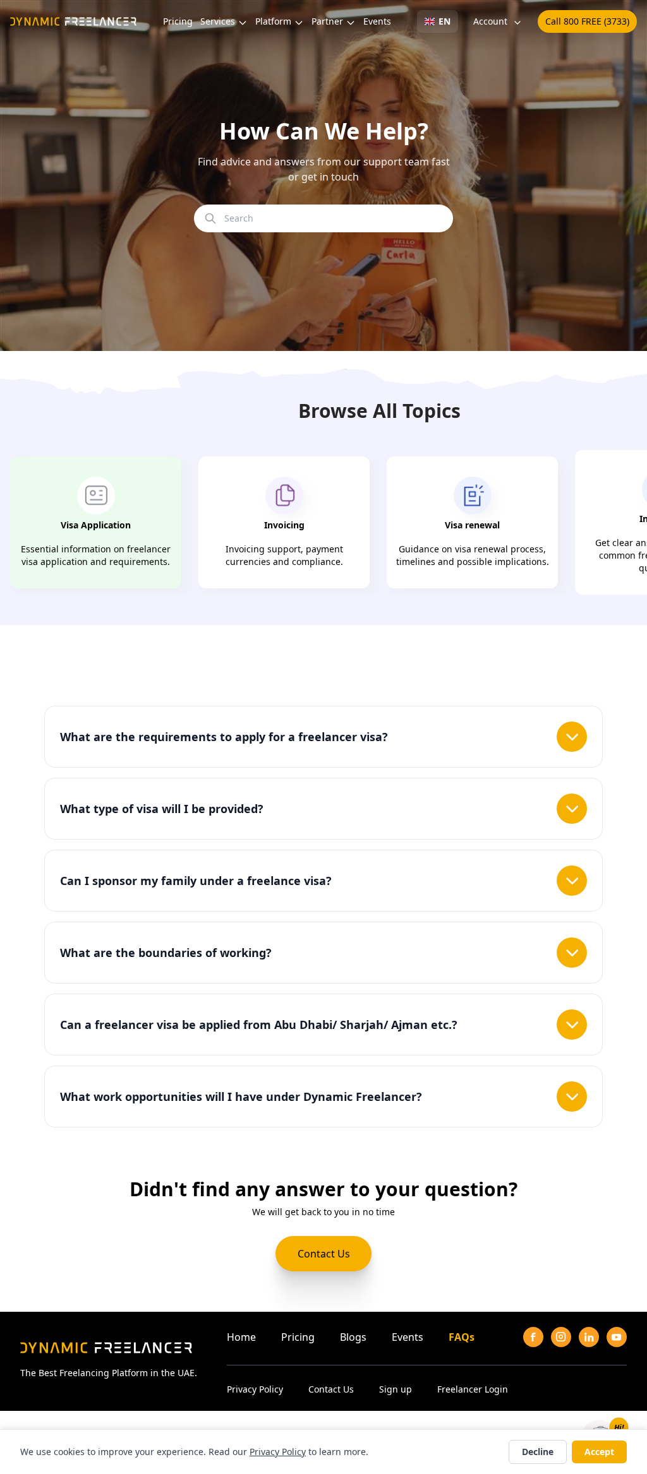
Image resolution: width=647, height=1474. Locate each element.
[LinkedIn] (589, 1337)
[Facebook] (533, 1337)
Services (217, 21)
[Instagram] (561, 1337)
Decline (537, 1452)
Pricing (178, 21)
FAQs (462, 1337)
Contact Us (324, 1254)
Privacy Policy (255, 1389)
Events (377, 21)
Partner (327, 21)
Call (587, 21)
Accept (599, 1452)
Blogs (353, 1337)
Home (241, 1337)
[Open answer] (572, 737)
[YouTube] (617, 1337)
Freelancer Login (472, 1389)
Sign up (395, 1389)
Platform (273, 21)
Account (490, 21)
